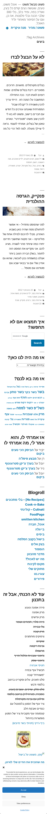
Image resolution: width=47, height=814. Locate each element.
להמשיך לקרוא (34, 142)
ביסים (40, 534)
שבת (17, 300)
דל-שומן (38, 159)
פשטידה (12, 166)
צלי (11, 419)
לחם (14, 409)
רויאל (42, 169)
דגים (35, 398)
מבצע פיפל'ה (28, 458)
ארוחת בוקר (36, 293)
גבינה (6, 392)
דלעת (29, 398)
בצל (34, 166)
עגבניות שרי (18, 414)
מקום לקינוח (35, 564)
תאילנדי (24, 424)
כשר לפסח (24, 408)
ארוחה (36, 387)
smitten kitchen (32, 519)
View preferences (23, 803)
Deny (23, 797)
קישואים (41, 424)
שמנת (36, 169)
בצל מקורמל (27, 166)
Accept (23, 790)
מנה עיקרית (18, 27)
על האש (33, 419)
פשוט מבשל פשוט (33, 4)
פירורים (39, 579)
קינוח (7, 419)
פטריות (26, 419)
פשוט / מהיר (36, 27)
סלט (35, 414)
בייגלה (39, 529)
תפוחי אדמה (8, 424)
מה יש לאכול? (35, 559)
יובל (39, 155)
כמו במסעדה (10, 403)
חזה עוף (16, 398)
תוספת (29, 162)
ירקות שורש (20, 402)
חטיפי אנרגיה (37, 665)
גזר (43, 398)
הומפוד (39, 549)
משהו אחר (14, 293)
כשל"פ (39, 408)
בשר (40, 392)
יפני (35, 403)
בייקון (31, 387)
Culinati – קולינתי (32, 509)
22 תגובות (37, 304)
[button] (3, 767)
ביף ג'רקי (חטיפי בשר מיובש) (28, 723)
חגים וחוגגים (29, 159)
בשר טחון (17, 392)
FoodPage (37, 514)
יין (37, 403)
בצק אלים (37, 544)
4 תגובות (37, 172)
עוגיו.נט (39, 574)
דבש (39, 397)
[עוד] (7, 28)
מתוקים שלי (36, 569)
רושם (35, 162)
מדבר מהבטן (35, 554)
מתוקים (41, 297)
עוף (7, 414)
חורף (24, 397)
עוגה (12, 414)
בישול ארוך (25, 387)
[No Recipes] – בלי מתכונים (25, 499)
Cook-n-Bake (34, 504)
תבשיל (16, 424)
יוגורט (18, 166)
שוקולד (31, 424)
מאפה (9, 408)
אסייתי (41, 387)
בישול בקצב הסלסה (30, 539)
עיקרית (41, 419)
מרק (41, 414)
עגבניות (28, 414)
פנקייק (22, 300)
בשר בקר (31, 392)
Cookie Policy (24, 810)
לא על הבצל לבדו (27, 57)
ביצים (39, 166)
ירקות (30, 402)
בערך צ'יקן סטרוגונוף (19, 463)
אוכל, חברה (36, 524)
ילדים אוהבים (17, 159)
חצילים (10, 398)
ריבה (36, 424)
